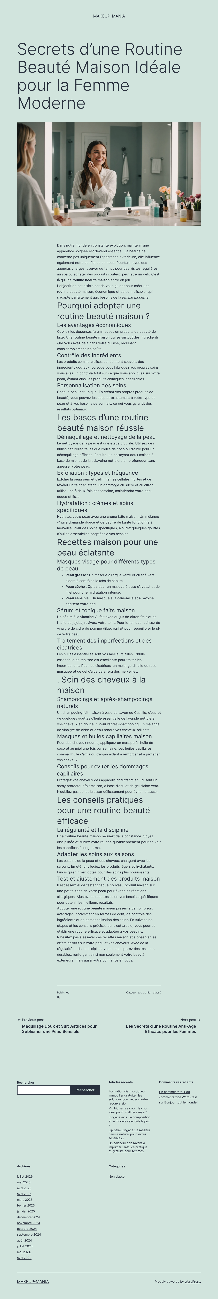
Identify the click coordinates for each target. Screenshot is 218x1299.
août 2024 (24, 1240)
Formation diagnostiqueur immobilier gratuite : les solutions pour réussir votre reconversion (128, 1097)
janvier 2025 (26, 1211)
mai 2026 (23, 1182)
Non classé (154, 992)
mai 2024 (24, 1252)
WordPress (192, 1281)
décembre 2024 (28, 1217)
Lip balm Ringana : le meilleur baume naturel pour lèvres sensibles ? (129, 1134)
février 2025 (26, 1205)
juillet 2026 (25, 1176)
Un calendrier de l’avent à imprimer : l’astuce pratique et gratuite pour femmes (128, 1147)
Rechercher (25, 1082)
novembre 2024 (28, 1223)
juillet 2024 (25, 1246)
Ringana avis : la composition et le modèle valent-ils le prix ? (130, 1121)
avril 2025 (24, 1194)
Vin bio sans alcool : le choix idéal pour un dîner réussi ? (129, 1110)
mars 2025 (25, 1199)
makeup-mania (109, 16)
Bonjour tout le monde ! (181, 1102)
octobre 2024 (27, 1228)
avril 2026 (24, 1188)
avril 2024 (24, 1258)
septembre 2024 (29, 1234)
